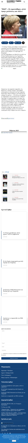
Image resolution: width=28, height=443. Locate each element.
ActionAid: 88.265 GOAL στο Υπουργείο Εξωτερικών (11, 404)
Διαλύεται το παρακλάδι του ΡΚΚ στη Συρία (13, 318)
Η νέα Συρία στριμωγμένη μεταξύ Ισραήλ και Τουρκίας (13, 261)
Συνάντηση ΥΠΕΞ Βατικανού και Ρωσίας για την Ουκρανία (13, 290)
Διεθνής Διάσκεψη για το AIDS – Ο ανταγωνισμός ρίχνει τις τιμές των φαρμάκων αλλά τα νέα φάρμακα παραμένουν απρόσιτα (13, 414)
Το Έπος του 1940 (5, 407)
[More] (23, 42)
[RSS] (5, 433)
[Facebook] (2, 433)
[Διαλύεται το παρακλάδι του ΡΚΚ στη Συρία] (14, 306)
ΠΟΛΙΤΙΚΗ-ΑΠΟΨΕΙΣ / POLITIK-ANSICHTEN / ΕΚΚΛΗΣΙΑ (11, 35)
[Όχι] (26, 438)
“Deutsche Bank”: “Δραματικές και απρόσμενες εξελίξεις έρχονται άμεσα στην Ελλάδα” (12, 410)
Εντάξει (14, 440)
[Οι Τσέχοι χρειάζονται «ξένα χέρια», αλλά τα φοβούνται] (14, 221)
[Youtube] (10, 433)
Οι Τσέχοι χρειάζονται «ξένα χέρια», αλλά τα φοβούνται (11, 233)
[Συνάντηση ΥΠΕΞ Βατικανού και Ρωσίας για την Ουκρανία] (14, 278)
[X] (7, 433)
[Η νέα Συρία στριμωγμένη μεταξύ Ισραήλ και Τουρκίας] (14, 249)
